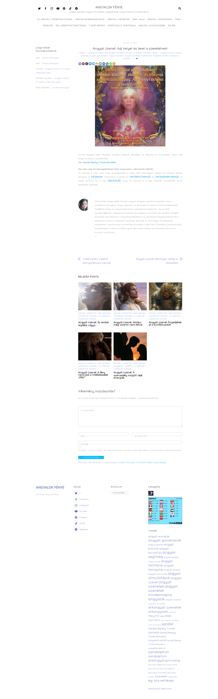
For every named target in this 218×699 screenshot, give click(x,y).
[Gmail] (97, 63)
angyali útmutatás (157, 574)
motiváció (154, 620)
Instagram (84, 505)
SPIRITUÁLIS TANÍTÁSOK (122, 26)
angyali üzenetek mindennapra (138, 56)
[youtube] (57, 8)
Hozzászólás (88, 410)
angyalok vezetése (173, 600)
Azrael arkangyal (60, 88)
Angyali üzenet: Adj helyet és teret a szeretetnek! (130, 48)
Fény (151, 616)
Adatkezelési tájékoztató (160, 689)
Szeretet (126, 58)
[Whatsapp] (110, 63)
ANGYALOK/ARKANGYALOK (90, 19)
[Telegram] (93, 63)
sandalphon (174, 56)
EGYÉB (171, 26)
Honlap (84, 444)
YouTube (83, 511)
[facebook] (45, 8)
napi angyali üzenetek (169, 620)
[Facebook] (79, 63)
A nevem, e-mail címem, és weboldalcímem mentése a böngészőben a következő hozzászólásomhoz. (130, 450)
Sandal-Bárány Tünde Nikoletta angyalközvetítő (162, 637)
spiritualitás (172, 661)
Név (84, 436)
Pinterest (83, 517)
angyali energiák (158, 537)
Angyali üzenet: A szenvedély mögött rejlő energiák (128, 375)
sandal (165, 56)
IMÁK (178, 19)
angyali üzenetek (116, 56)
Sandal (82, 53)
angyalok (157, 56)
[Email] (100, 63)
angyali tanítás (154, 562)
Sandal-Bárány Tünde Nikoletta (99, 162)
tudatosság (172, 677)
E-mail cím (141, 436)
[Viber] (107, 63)
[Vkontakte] (103, 63)
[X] (86, 63)
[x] (39, 8)
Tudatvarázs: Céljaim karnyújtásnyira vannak (97, 261)
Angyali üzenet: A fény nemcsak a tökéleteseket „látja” (93, 375)
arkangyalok (158, 611)
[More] (114, 63)
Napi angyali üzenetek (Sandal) (118, 53)
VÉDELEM (48, 26)
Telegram (83, 529)
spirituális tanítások (156, 669)
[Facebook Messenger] (90, 63)
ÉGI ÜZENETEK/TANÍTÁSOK (71, 26)
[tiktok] (70, 8)
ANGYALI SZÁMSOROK (159, 19)
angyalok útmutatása (156, 604)
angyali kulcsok (167, 53)
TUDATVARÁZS (97, 26)
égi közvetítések (161, 680)
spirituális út (169, 669)
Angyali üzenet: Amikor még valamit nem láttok (128, 323)
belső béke (172, 612)
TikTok (82, 523)
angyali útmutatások (98, 56)
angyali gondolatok (164, 540)
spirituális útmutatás (157, 673)
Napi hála (139, 19)
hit (157, 616)
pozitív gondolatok (154, 624)
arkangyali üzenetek (164, 607)
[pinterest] (64, 8)
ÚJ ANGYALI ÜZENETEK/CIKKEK (55, 19)
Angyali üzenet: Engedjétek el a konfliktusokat (165, 323)
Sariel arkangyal (50, 58)
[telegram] (76, 8)
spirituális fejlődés (155, 665)
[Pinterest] (83, 63)
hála (162, 616)
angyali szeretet (171, 557)
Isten (168, 616)
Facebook (84, 499)
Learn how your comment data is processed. (142, 463)
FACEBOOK (97, 177)
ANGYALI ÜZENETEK (119, 19)
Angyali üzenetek (96, 53)
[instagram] (51, 8)
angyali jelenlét (155, 545)
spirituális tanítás (170, 665)
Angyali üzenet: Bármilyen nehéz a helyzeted (157, 261)
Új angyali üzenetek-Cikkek (145, 53)
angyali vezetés (172, 570)
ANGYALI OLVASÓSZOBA (152, 26)
